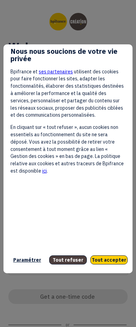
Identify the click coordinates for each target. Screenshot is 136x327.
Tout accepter (109, 260)
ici (44, 171)
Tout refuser (68, 260)
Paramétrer (27, 260)
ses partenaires (56, 71)
